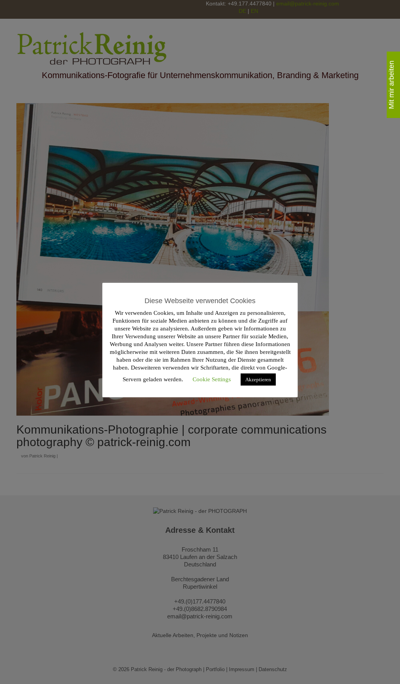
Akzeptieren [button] (258, 379)
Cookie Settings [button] (212, 379)
